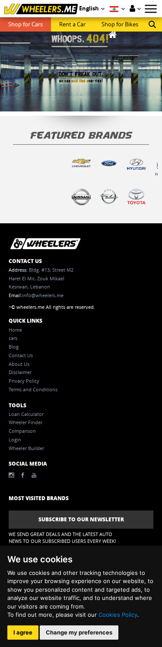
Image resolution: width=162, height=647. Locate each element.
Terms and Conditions (33, 390)
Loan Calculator (26, 414)
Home (15, 330)
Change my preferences (79, 632)
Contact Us (21, 355)
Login (15, 440)
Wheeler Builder (26, 448)
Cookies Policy (117, 614)
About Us (19, 364)
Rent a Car (72, 24)
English (89, 8)
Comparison (22, 431)
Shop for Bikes (120, 24)
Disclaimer (20, 372)
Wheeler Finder (25, 422)
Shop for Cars (25, 24)
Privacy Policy (24, 381)
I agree (22, 632)
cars (13, 338)
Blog (14, 347)
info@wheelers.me (43, 295)
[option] (81, 169)
